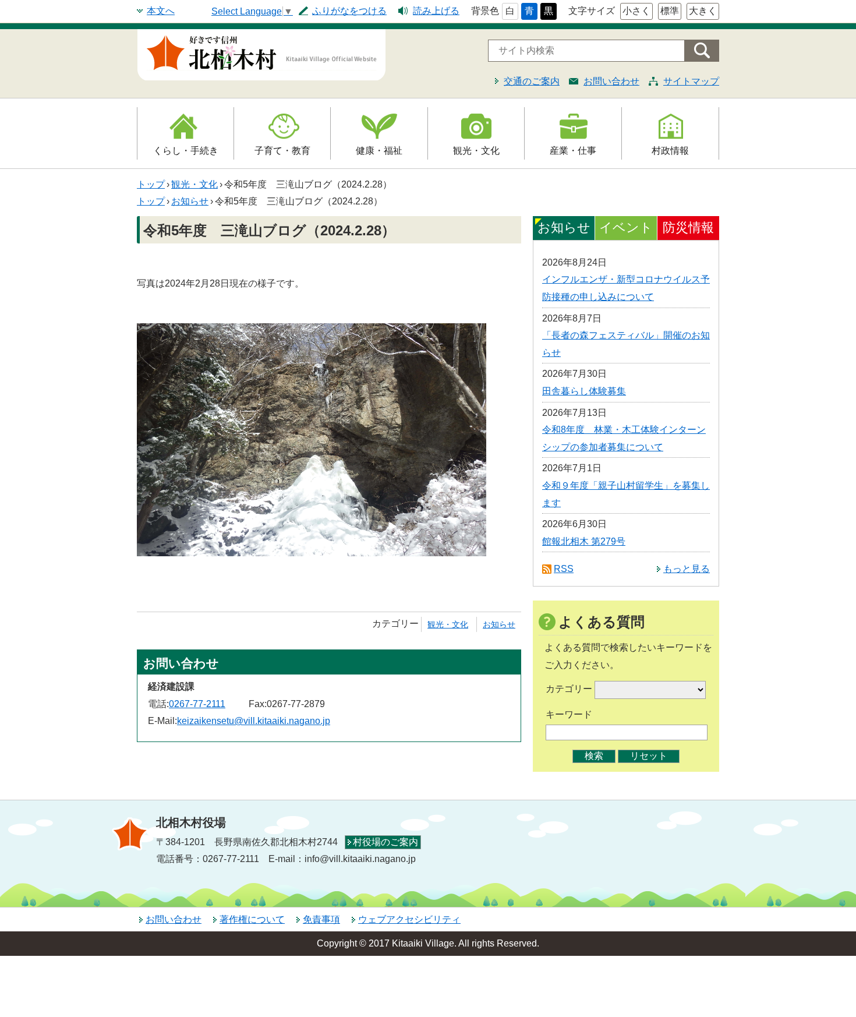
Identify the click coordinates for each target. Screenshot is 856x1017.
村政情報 (670, 151)
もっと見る (686, 569)
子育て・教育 (282, 151)
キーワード (569, 714)
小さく (636, 11)
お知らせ (189, 201)
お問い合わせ (611, 81)
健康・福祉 (379, 151)
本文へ (161, 11)
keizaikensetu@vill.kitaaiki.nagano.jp (253, 721)
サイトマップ (691, 81)
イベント (626, 227)
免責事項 (321, 919)
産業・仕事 (573, 151)
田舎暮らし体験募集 (584, 391)
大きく (703, 11)
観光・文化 (476, 151)
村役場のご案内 (385, 842)
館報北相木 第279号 (583, 541)
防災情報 (688, 227)
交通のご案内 (532, 81)
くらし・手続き (185, 151)
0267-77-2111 (197, 704)
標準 (669, 11)
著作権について (252, 919)
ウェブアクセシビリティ (409, 919)
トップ (151, 184)
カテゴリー (569, 689)
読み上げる (436, 11)
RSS (564, 569)
